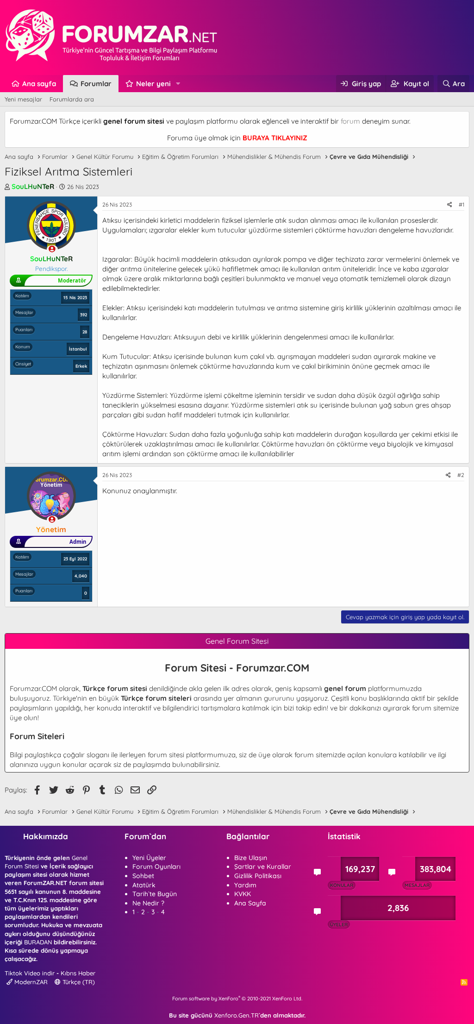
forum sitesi (166, 754)
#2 (460, 474)
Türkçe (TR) (78, 982)
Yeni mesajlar (23, 99)
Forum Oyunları (156, 866)
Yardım (245, 885)
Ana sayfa (39, 83)
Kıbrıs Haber (78, 973)
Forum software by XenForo (237, 998)
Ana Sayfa (250, 903)
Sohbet (143, 876)
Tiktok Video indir (30, 973)
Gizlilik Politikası (257, 876)
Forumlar (96, 83)
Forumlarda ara (72, 99)
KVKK (242, 894)
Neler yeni (153, 83)
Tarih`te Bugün (154, 894)
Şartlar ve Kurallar (262, 866)
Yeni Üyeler (149, 858)
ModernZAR (30, 982)
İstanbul (78, 349)
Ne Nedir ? (148, 903)
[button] (178, 83)
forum (350, 121)
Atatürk (144, 885)
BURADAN (38, 942)
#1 (461, 204)
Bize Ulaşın (250, 858)
